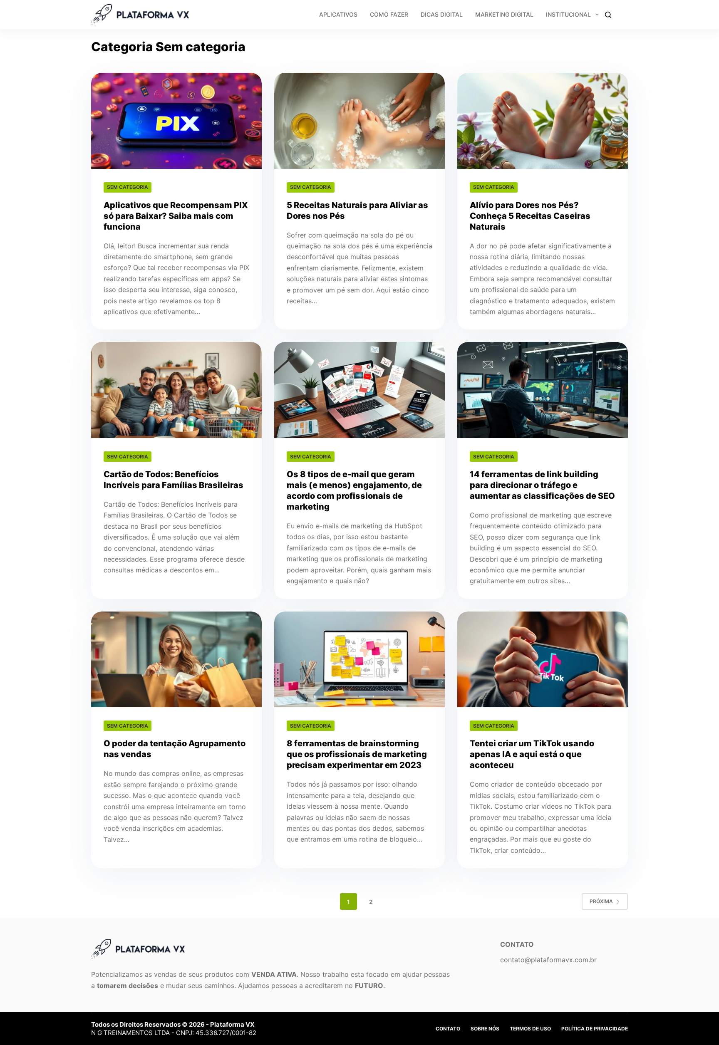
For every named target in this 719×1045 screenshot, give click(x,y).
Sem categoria (127, 187)
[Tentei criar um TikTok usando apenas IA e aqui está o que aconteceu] (542, 660)
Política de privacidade (594, 1028)
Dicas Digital (442, 14)
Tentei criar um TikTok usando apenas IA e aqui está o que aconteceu (532, 754)
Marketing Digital (504, 14)
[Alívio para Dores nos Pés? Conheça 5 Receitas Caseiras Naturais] (542, 121)
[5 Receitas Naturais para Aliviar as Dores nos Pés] (359, 121)
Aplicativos (338, 14)
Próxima (601, 901)
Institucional (568, 14)
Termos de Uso (530, 1028)
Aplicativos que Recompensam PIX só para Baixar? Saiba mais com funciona (176, 216)
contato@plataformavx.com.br (548, 960)
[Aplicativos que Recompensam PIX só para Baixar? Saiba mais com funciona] (176, 121)
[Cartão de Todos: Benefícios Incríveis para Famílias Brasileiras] (176, 390)
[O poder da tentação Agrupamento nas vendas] (176, 660)
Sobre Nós (485, 1028)
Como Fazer (389, 14)
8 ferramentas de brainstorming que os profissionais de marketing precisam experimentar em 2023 (357, 754)
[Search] (608, 15)
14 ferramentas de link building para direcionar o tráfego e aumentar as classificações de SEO (542, 485)
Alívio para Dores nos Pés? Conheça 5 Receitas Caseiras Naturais (530, 216)
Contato (448, 1028)
